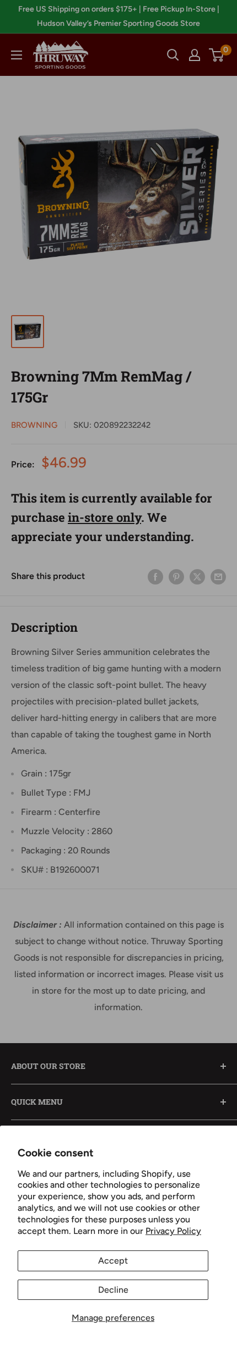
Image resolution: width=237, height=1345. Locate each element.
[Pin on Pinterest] (176, 576)
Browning (34, 425)
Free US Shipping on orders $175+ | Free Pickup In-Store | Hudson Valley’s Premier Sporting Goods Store (118, 16)
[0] (217, 55)
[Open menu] (16, 55)
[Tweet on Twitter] (197, 576)
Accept (113, 1260)
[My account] (194, 55)
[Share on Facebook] (155, 576)
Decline (113, 1290)
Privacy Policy (173, 1231)
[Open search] (173, 55)
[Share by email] (218, 576)
